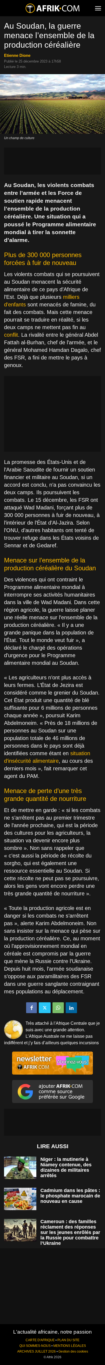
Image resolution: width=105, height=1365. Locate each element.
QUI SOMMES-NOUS (35, 1346)
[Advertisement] (52, 161)
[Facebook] (31, 1007)
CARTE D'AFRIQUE (40, 1340)
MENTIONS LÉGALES (69, 1346)
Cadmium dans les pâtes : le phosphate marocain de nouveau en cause (70, 1196)
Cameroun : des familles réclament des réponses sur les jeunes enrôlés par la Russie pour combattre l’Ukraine (70, 1232)
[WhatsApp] (58, 1007)
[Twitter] (45, 1007)
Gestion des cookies (73, 1351)
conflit (11, 335)
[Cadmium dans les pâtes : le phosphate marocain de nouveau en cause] (20, 1199)
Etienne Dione (17, 55)
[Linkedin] (71, 1007)
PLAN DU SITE (68, 1340)
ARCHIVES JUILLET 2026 (36, 1351)
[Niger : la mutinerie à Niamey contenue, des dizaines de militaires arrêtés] (20, 1168)
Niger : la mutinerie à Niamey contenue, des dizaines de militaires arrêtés (66, 1167)
